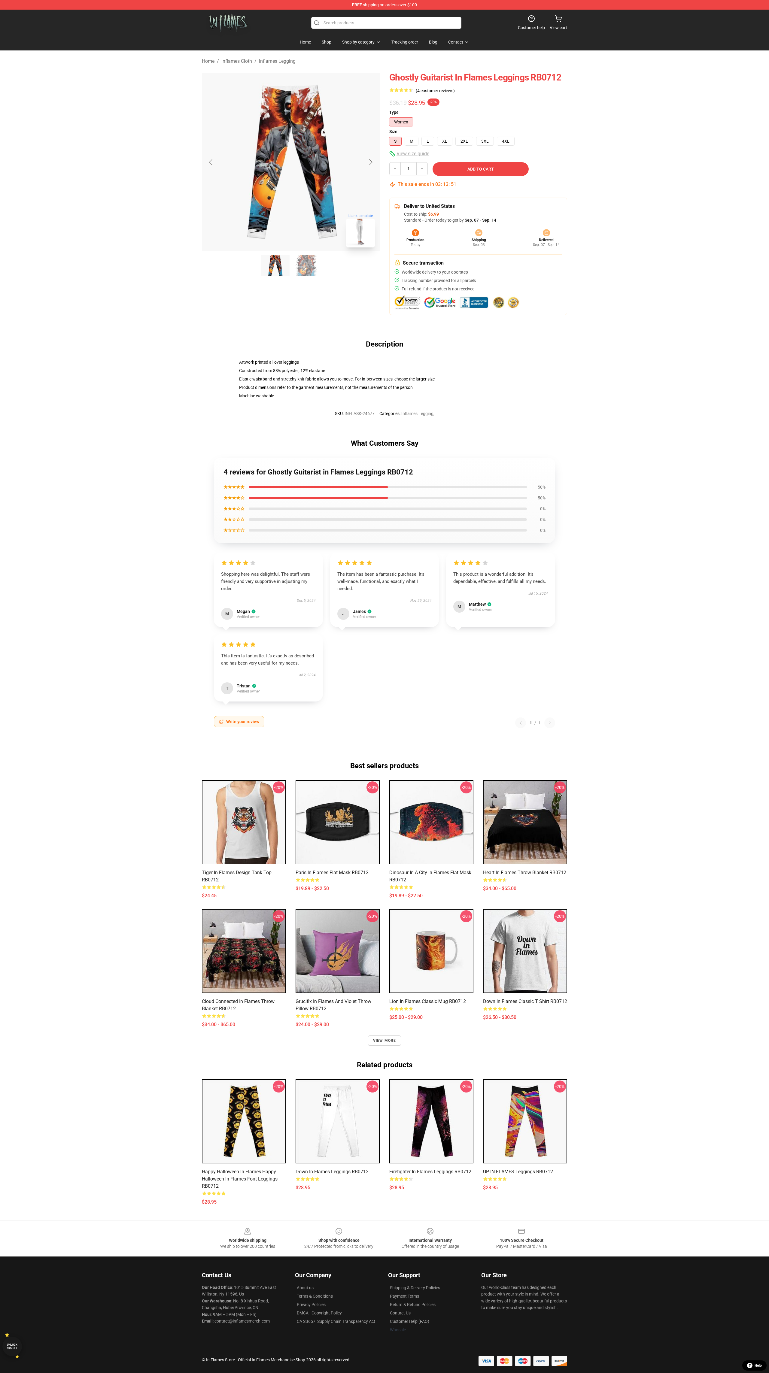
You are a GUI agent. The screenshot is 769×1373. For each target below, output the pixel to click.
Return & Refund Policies (413, 1304)
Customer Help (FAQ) (409, 1321)
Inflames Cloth (236, 61)
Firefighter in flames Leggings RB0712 (430, 1171)
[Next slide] (370, 162)
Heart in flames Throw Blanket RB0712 (524, 872)
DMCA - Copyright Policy (319, 1313)
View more (384, 1040)
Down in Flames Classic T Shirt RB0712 (525, 1001)
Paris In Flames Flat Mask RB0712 (332, 872)
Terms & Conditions (315, 1296)
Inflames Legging (277, 61)
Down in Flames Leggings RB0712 (332, 1171)
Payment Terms (404, 1296)
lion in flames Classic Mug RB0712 (427, 1001)
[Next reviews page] (549, 722)
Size (393, 131)
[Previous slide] (211, 162)
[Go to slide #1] (275, 265)
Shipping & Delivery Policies (415, 1287)
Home (208, 61)
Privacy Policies (311, 1304)
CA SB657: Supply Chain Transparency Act (336, 1321)
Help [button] (758, 1365)
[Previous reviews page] (520, 722)
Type (394, 112)
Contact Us (400, 1313)
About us (305, 1287)
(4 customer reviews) (435, 90)
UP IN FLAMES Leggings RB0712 (518, 1171)
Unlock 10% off (12, 1346)
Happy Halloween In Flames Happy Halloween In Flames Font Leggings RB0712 (240, 1179)
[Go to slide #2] (306, 265)
